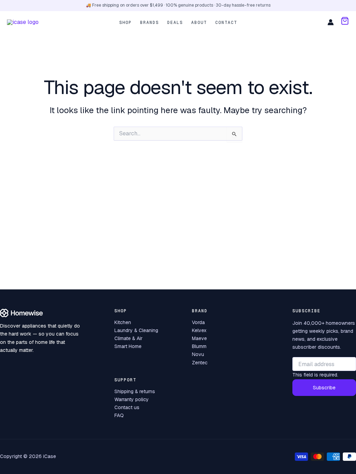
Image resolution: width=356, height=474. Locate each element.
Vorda (198, 322)
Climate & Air (128, 338)
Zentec (200, 362)
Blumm (199, 346)
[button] (345, 22)
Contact (226, 22)
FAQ (119, 415)
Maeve (199, 338)
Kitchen (122, 322)
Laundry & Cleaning (136, 330)
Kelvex (199, 330)
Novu (198, 354)
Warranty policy (131, 399)
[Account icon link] (330, 22)
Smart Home (127, 346)
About (199, 22)
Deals (175, 22)
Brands (149, 22)
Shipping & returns (134, 391)
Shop (125, 22)
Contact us (126, 407)
